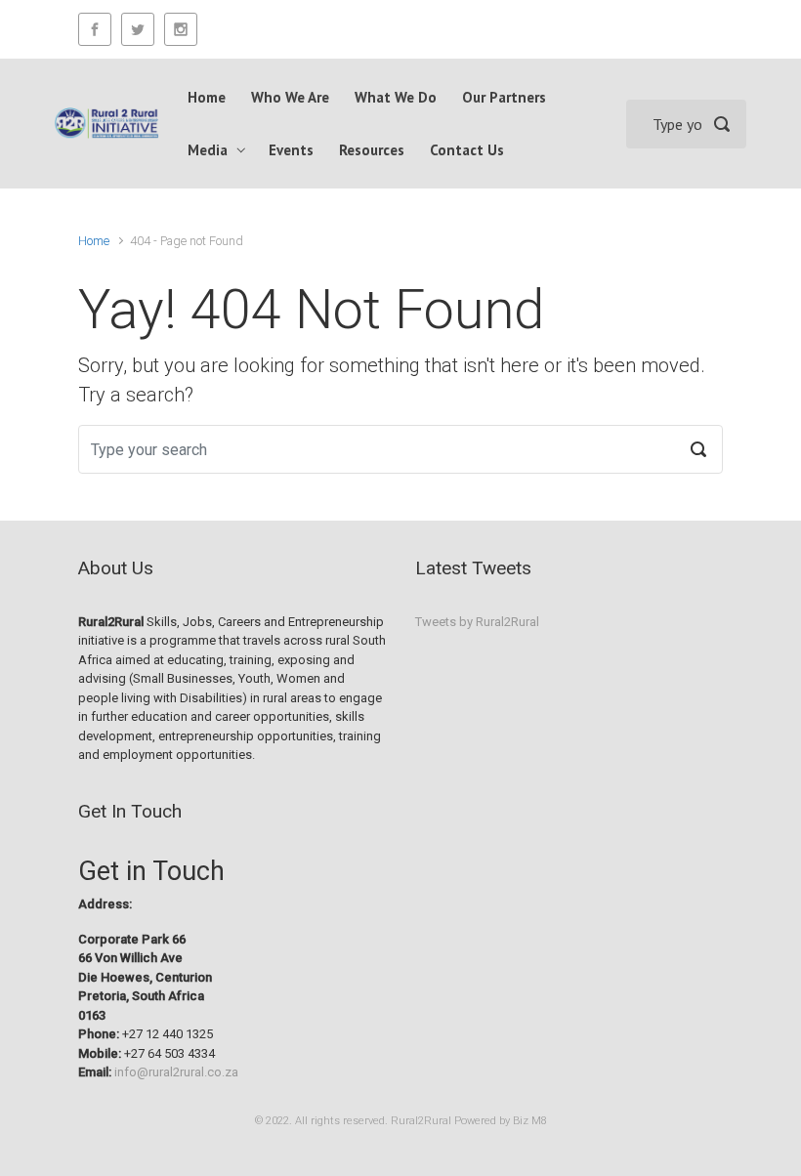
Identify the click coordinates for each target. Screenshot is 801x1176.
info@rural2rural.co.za (176, 1072)
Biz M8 (530, 1120)
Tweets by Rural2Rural (477, 621)
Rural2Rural (421, 1120)
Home (93, 240)
